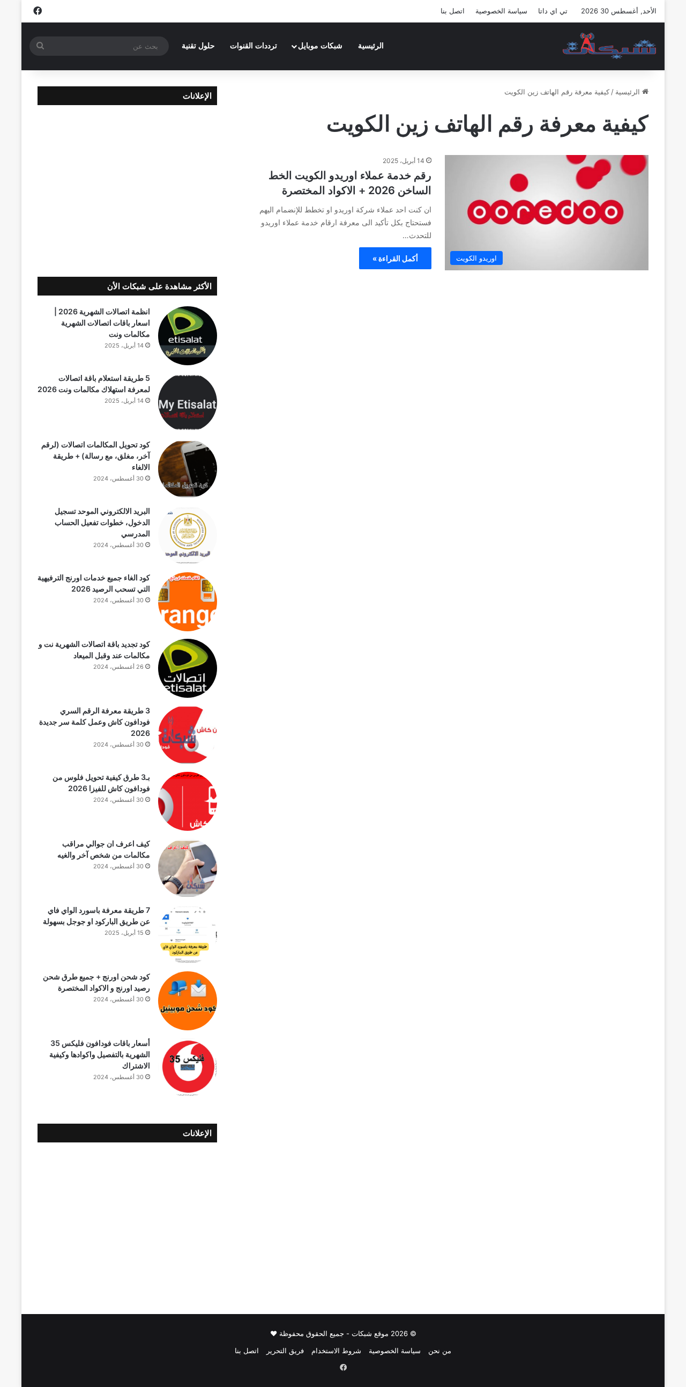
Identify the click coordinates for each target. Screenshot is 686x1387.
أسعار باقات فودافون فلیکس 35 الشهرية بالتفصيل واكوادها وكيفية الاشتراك (99, 1054)
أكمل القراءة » (395, 258)
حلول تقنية (198, 46)
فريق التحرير (285, 1350)
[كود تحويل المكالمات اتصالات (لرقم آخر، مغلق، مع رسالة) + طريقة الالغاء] (187, 468)
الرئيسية (371, 46)
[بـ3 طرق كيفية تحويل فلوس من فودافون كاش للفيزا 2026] (187, 801)
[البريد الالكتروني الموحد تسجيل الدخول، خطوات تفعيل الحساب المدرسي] (187, 535)
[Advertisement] (127, 183)
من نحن (439, 1350)
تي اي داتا (553, 10)
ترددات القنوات (253, 46)
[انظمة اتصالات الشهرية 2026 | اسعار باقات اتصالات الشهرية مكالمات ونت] (187, 335)
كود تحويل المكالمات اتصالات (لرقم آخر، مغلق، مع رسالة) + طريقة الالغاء (95, 455)
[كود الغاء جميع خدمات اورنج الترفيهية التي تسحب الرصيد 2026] (187, 601)
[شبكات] (610, 46)
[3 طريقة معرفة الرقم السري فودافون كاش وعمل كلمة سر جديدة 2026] (187, 734)
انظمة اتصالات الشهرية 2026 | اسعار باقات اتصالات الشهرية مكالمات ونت (102, 322)
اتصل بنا (453, 10)
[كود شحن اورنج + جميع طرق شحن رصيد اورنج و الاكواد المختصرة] (187, 1000)
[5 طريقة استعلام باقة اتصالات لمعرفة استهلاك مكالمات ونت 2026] (187, 402)
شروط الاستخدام (336, 1350)
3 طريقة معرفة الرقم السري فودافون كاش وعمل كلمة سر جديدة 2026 (94, 721)
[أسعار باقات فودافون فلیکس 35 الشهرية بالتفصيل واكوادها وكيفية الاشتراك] (187, 1067)
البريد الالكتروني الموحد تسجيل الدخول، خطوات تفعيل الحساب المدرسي (102, 522)
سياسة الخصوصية (501, 10)
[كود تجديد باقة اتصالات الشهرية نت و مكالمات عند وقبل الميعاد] (187, 668)
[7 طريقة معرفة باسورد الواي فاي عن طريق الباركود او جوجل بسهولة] (187, 934)
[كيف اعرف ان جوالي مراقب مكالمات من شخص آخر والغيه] (187, 867)
